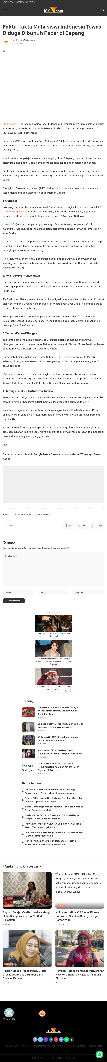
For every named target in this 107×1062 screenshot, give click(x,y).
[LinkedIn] (51, 1039)
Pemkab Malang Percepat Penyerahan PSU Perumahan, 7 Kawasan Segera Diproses (79, 974)
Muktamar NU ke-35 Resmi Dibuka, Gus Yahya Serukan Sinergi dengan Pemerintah (77, 916)
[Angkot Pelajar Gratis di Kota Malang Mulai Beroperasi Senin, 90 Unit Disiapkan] (27, 890)
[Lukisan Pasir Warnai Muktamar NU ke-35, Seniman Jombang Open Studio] (28, 727)
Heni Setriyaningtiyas (29, 40)
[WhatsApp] (18, 43)
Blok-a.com (48, 454)
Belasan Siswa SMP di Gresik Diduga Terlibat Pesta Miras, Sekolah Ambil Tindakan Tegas (58, 711)
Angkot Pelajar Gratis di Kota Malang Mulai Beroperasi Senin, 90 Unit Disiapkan (26, 916)
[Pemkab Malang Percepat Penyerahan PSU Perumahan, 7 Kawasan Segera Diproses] (79, 948)
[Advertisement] (53, 484)
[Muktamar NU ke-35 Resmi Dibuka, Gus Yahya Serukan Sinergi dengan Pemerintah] (79, 890)
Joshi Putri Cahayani (23, 514)
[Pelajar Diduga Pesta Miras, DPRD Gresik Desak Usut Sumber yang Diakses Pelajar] (27, 948)
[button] (99, 1054)
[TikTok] (71, 1039)
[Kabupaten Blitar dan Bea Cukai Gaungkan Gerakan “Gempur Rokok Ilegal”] (28, 753)
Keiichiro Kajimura (43, 514)
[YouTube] (56, 1039)
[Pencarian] (102, 10)
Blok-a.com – (10, 124)
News (8, 906)
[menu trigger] (5, 10)
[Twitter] (15, 43)
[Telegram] (20, 43)
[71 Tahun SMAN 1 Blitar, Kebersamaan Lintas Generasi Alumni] (28, 740)
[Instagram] (45, 1039)
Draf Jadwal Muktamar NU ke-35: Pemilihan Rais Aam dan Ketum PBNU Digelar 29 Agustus (58, 767)
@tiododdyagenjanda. (15, 211)
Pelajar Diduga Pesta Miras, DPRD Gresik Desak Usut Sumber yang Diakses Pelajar (24, 974)
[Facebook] (12, 43)
